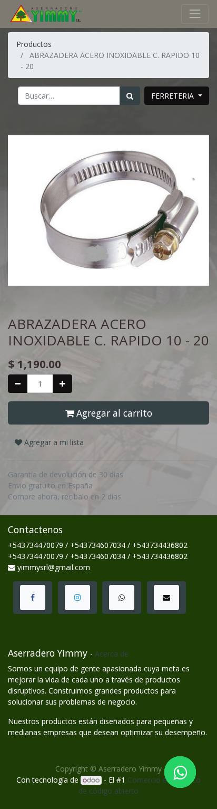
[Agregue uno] (62, 383)
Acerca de (112, 654)
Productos (34, 44)
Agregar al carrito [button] (113, 413)
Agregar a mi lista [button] (53, 442)
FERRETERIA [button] (173, 96)
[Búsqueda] (130, 95)
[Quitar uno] (17, 383)
